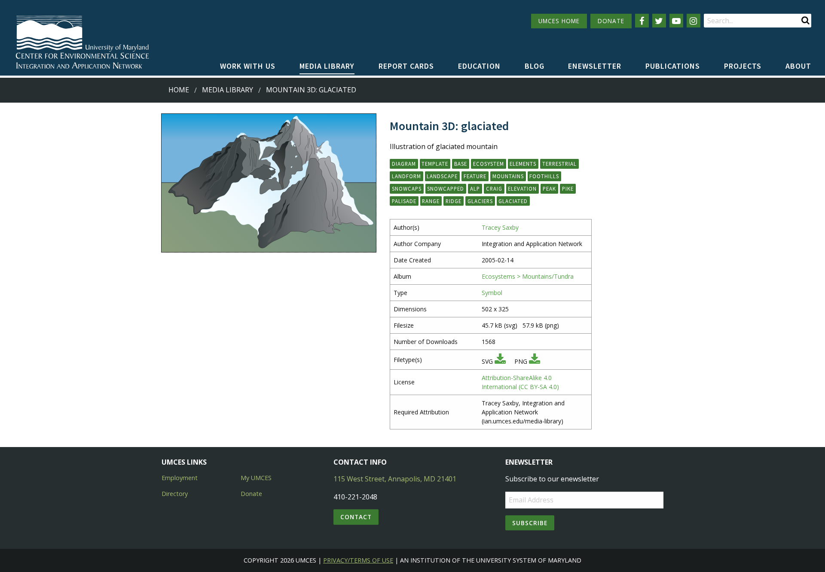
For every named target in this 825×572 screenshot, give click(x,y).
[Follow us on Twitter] (659, 20)
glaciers (480, 201)
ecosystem (488, 163)
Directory (175, 494)
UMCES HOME (559, 21)
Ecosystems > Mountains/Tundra (528, 276)
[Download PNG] (534, 361)
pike (568, 188)
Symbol (492, 293)
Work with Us (247, 66)
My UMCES (256, 478)
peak (549, 188)
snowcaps (407, 188)
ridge (453, 201)
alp (475, 188)
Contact (356, 517)
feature (475, 176)
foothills (544, 176)
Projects (742, 66)
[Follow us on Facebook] (642, 20)
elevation (522, 188)
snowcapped (445, 188)
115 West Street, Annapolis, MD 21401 (394, 479)
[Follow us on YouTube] (676, 20)
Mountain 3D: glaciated (311, 89)
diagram (404, 163)
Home (178, 89)
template (435, 163)
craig (494, 188)
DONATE (611, 21)
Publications (672, 66)
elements (523, 163)
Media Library (326, 66)
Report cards (406, 66)
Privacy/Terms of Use (358, 560)
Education (479, 66)
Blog (534, 66)
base (460, 163)
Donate (251, 494)
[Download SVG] (500, 361)
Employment (180, 478)
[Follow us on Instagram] (693, 20)
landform (406, 176)
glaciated (513, 201)
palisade (404, 201)
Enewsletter (594, 66)
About (798, 66)
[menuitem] (247, 66)
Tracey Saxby (500, 227)
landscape (442, 176)
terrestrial (559, 163)
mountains (508, 176)
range (431, 201)
